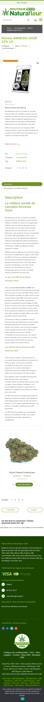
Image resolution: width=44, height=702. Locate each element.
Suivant (34, 510)
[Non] (41, 694)
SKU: (6, 154)
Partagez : (8, 168)
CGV (31, 652)
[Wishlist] (19, 145)
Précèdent (11, 510)
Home (9, 28)
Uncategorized (19, 28)
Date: (17, 46)
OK (23, 699)
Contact (16, 655)
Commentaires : (8, 48)
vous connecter (15, 527)
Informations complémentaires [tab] (15, 188)
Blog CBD (26, 655)
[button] (38, 63)
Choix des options (24, 484)
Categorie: (9, 157)
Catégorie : (6, 46)
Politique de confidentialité (16, 652)
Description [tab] (8, 184)
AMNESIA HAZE (21, 161)
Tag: (6, 161)
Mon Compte (22, 3)
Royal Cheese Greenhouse (22, 472)
